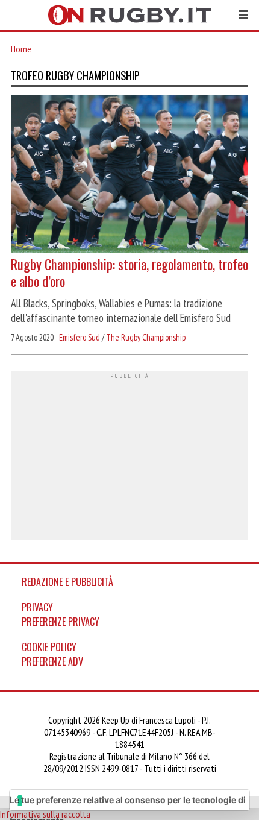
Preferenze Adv (52, 661)
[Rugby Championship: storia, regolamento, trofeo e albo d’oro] (129, 175)
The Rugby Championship (146, 337)
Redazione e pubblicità (67, 582)
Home (21, 49)
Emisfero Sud (79, 337)
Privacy (37, 607)
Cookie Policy (49, 647)
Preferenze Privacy (60, 621)
